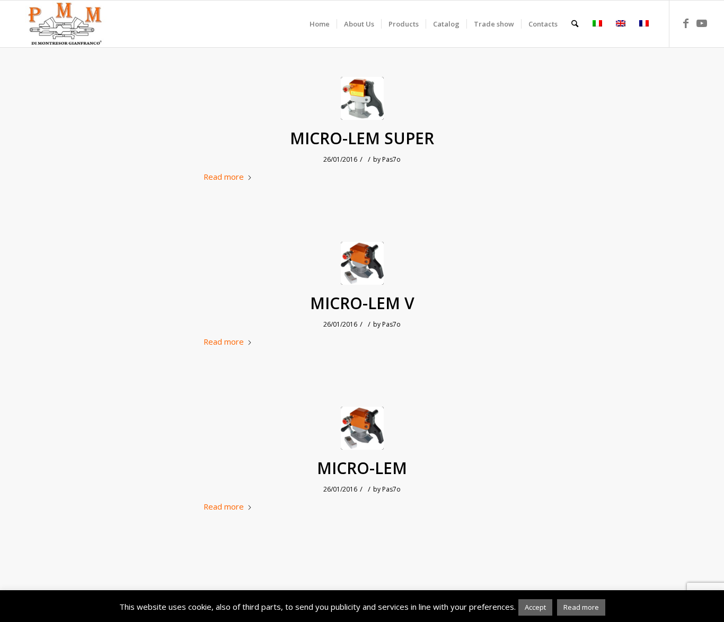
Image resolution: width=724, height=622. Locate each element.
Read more (224, 176)
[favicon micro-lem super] (362, 98)
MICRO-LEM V (362, 303)
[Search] (574, 24)
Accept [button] (535, 607)
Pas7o (391, 159)
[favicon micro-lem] (362, 263)
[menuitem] (320, 24)
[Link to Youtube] (702, 23)
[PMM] (65, 24)
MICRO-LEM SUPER (362, 138)
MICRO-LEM (362, 468)
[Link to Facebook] (686, 23)
